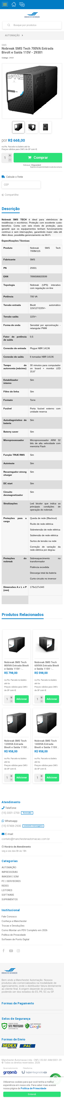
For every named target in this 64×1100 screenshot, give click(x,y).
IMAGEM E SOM (10, 876)
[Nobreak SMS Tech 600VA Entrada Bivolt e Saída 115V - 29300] (47, 667)
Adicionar (21, 699)
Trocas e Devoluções (13, 925)
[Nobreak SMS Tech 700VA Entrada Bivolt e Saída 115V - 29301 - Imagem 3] (45, 127)
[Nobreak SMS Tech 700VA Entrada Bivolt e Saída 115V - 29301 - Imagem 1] (18, 127)
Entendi (32, 1094)
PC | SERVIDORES (11, 881)
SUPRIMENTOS (10, 899)
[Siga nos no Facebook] (3, 951)
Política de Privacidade (14, 934)
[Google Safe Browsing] (33, 1026)
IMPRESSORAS (10, 872)
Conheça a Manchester (14, 921)
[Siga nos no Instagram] (18, 951)
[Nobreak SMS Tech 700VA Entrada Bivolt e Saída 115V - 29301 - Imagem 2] (32, 127)
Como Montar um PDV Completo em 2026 (24, 930)
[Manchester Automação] (32, 15)
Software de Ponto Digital (15, 939)
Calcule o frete (14, 176)
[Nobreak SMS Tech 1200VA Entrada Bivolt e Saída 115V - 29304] (16, 745)
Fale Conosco (9, 916)
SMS (4, 45)
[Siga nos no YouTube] (11, 951)
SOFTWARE (8, 894)
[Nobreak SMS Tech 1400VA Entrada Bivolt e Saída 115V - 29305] (47, 745)
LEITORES (7, 890)
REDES (5, 885)
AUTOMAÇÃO (12, 35)
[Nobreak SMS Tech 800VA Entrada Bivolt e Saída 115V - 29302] (16, 667)
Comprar (40, 158)
